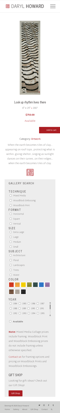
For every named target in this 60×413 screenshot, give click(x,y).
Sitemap (7, 405)
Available (18, 321)
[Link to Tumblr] (53, 405)
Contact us (15, 357)
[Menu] (51, 6)
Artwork (36, 139)
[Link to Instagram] (44, 405)
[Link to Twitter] (39, 405)
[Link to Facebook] (48, 405)
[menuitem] (7, 409)
